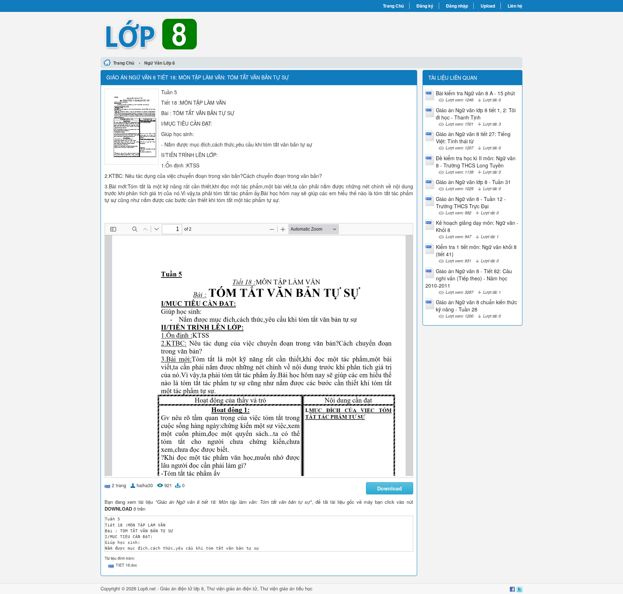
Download (389, 488)
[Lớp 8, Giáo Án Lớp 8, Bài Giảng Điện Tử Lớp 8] (206, 34)
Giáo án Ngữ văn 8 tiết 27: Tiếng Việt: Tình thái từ (473, 137)
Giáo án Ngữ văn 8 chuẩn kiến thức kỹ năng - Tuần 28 (476, 305)
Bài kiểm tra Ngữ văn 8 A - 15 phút (475, 93)
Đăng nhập (457, 6)
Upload (488, 6)
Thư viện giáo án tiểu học (286, 588)
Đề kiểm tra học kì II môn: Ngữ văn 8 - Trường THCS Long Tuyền (476, 161)
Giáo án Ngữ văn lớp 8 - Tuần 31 (473, 181)
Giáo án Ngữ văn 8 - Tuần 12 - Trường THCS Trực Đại (471, 202)
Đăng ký (424, 6)
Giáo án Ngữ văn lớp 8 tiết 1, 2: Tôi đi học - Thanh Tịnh (476, 113)
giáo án (233, 588)
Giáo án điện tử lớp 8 (182, 588)
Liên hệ (515, 6)
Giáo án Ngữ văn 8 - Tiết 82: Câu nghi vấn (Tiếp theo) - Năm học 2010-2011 (468, 278)
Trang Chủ (393, 6)
